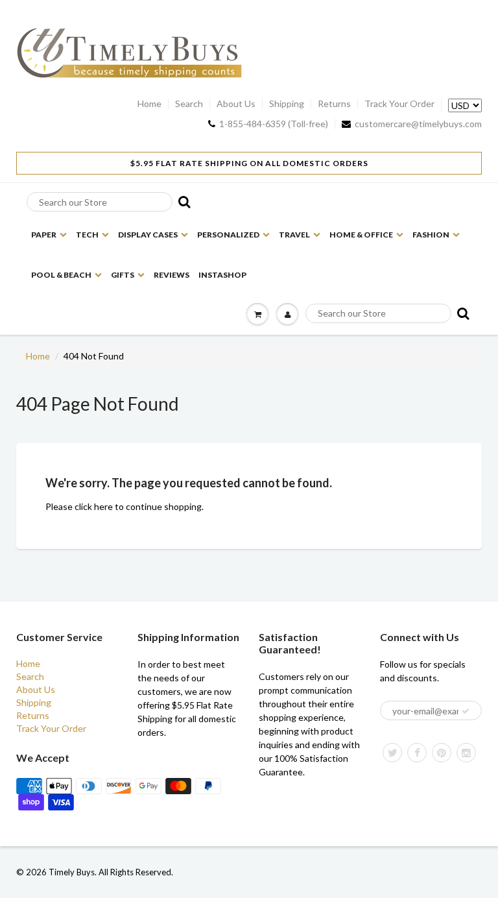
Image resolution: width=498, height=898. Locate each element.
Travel (294, 234)
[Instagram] (466, 752)
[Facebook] (417, 752)
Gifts (122, 275)
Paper (43, 234)
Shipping (286, 104)
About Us (236, 104)
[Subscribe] (465, 711)
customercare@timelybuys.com (418, 124)
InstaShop (222, 275)
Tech (87, 234)
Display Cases (148, 234)
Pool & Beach (61, 275)
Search (189, 104)
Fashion (430, 234)
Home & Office (361, 234)
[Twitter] (392, 752)
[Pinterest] (441, 752)
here (103, 506)
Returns (334, 104)
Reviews (171, 275)
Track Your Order (399, 104)
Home (149, 104)
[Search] (180, 201)
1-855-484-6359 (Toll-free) (273, 124)
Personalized (228, 234)
